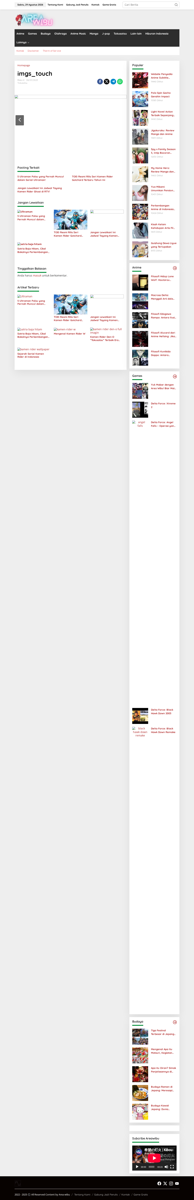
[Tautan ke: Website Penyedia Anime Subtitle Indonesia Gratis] (140, 80)
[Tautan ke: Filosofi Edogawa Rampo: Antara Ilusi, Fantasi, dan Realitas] (140, 320)
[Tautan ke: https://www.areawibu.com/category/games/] (175, 376)
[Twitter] (165, 1183)
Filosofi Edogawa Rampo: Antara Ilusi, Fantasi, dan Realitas (163, 315)
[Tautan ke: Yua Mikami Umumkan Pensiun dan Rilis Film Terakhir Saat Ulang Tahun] (140, 192)
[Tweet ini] (107, 81)
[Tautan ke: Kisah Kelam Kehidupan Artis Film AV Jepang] (140, 230)
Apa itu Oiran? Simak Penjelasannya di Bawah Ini (163, 1069)
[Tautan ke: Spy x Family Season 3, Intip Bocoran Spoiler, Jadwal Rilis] (140, 155)
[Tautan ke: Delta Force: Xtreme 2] (140, 409)
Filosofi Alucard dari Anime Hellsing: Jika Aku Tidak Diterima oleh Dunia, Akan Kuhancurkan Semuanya (163, 334)
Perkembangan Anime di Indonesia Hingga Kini (162, 207)
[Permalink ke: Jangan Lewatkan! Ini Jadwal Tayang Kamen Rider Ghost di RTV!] (107, 219)
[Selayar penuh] (172, 1167)
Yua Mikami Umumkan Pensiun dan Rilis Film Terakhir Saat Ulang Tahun (163, 188)
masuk (37, 275)
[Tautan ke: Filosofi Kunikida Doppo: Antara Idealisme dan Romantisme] (140, 357)
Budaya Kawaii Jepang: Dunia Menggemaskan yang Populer (160, 1107)
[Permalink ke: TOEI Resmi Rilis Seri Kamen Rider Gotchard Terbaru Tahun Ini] (70, 219)
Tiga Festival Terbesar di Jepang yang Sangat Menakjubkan (162, 1032)
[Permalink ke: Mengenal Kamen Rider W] (65, 329)
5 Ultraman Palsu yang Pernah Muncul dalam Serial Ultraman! (40, 178)
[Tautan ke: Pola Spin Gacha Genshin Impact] (140, 99)
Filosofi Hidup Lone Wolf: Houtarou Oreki (162, 278)
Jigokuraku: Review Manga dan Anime (162, 132)
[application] (154, 1158)
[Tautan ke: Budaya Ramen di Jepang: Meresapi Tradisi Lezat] (140, 1092)
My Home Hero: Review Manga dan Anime (162, 169)
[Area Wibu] (36, 19)
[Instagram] (171, 1183)
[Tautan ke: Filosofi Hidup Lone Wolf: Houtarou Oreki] (140, 282)
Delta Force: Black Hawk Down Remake (163, 730)
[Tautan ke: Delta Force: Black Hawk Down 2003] (140, 715)
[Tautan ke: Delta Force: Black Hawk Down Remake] (140, 869)
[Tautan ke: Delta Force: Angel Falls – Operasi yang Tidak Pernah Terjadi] (140, 562)
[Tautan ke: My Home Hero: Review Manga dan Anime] (140, 174)
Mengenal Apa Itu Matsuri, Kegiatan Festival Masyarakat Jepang (163, 1051)
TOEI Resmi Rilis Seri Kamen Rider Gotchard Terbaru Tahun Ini (92, 178)
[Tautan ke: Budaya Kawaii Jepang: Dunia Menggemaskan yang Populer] (140, 1111)
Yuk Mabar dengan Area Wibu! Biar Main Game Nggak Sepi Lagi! (163, 386)
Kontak (125, 1194)
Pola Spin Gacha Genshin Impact (161, 94)
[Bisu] (166, 1167)
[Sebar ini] (100, 81)
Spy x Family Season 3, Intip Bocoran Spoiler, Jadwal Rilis (163, 151)
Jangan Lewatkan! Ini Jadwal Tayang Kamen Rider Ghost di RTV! (39, 190)
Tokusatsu (22, 83)
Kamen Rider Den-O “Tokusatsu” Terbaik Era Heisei (104, 338)
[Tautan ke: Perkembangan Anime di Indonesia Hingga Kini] (140, 211)
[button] (176, 5)
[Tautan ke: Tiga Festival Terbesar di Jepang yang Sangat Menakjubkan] (140, 1036)
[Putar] (137, 1167)
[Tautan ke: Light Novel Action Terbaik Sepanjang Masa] (140, 117)
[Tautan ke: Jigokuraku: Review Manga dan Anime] (140, 136)
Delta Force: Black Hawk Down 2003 (162, 711)
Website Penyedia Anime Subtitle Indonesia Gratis (161, 75)
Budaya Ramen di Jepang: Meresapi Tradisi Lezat (161, 1088)
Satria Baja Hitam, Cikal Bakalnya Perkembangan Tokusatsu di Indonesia (32, 250)
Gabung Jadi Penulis (106, 1194)
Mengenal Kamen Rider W (69, 333)
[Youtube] (176, 1183)
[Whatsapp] (120, 81)
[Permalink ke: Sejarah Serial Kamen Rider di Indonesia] (33, 349)
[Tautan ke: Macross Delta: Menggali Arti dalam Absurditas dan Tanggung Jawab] (140, 301)
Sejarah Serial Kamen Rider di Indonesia (30, 355)
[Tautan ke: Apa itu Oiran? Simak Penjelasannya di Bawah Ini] (140, 1074)
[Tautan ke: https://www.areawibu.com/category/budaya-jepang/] (175, 1022)
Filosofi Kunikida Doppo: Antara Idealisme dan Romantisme (161, 353)
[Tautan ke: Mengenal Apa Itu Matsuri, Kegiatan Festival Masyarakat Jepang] (140, 1055)
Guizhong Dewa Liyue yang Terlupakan (164, 245)
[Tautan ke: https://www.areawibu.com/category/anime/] (175, 268)
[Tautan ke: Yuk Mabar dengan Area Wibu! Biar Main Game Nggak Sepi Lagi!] (140, 390)
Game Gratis (141, 1194)
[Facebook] (159, 1183)
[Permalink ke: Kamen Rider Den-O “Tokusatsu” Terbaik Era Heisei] (107, 330)
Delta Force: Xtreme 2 (163, 405)
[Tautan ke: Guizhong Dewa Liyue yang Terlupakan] (140, 249)
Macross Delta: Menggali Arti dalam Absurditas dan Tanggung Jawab (163, 297)
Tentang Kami (82, 1194)
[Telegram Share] (113, 81)
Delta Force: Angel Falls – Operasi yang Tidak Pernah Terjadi (163, 424)
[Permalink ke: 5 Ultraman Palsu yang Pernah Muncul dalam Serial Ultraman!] (25, 211)
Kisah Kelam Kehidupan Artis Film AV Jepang (163, 226)
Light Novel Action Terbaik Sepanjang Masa (162, 113)
